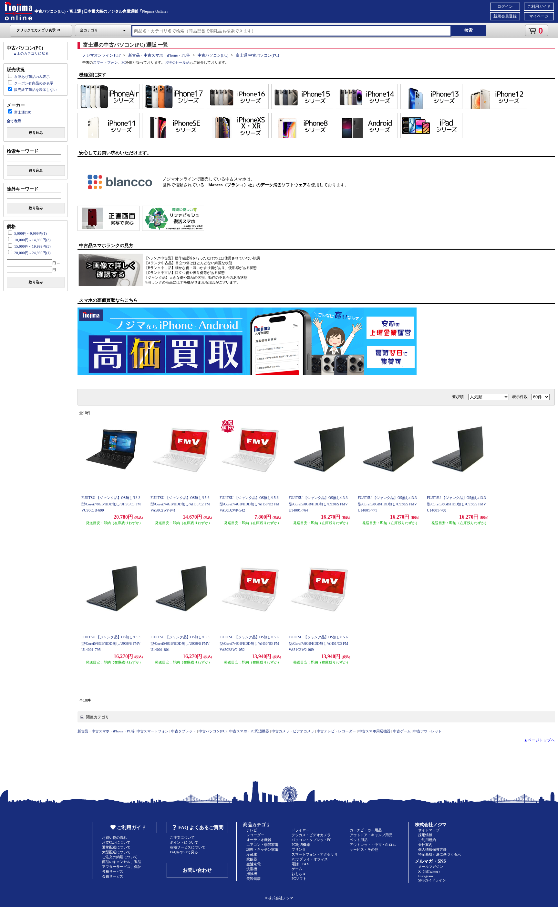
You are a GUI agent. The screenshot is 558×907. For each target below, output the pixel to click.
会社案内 (425, 845)
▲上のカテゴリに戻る (31, 53)
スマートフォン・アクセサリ (315, 854)
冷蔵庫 (251, 854)
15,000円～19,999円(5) (32, 246)
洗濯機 (251, 869)
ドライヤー (300, 830)
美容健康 (253, 878)
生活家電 (253, 864)
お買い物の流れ (114, 837)
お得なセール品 (177, 62)
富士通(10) (22, 112)
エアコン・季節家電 (262, 845)
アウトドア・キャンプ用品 (371, 835)
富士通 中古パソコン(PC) (257, 55)
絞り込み (36, 133)
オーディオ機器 (258, 840)
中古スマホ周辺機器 (374, 731)
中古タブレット (183, 731)
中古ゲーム (402, 731)
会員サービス (112, 876)
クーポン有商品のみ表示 (33, 83)
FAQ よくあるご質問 (200, 827)
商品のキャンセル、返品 (121, 862)
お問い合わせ (197, 870)
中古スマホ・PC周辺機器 (249, 731)
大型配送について (116, 852)
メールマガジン (430, 867)
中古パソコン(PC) (213, 55)
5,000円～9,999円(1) (30, 233)
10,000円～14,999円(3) (32, 240)
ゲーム (297, 869)
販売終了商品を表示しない (35, 90)
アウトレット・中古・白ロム (373, 845)
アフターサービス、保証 (121, 867)
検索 (468, 30)
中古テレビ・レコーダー (336, 731)
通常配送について (116, 847)
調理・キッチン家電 (262, 849)
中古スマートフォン (153, 731)
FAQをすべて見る (184, 852)
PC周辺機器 (301, 845)
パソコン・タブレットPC (311, 840)
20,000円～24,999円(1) (32, 253)
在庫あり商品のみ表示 (32, 77)
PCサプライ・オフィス (310, 859)
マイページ (539, 16)
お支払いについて (116, 842)
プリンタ (299, 849)
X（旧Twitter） (430, 871)
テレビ (251, 830)
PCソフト (299, 878)
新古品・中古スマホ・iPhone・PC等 (159, 55)
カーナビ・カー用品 (366, 830)
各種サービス (112, 871)
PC (123, 62)
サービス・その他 (364, 849)
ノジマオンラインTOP (101, 55)
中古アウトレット (427, 731)
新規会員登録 (505, 16)
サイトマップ (428, 830)
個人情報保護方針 (432, 849)
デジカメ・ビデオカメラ (311, 835)
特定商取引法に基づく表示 (439, 854)
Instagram (425, 876)
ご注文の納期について (120, 857)
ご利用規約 (427, 840)
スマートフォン (105, 62)
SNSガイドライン (432, 880)
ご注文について (182, 837)
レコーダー (255, 835)
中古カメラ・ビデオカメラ (293, 731)
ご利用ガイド (539, 6)
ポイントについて (184, 842)
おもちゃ (299, 874)
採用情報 (425, 835)
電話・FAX (300, 864)
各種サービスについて (187, 847)
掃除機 (251, 874)
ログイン (505, 6)
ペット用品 (358, 840)
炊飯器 (251, 859)
